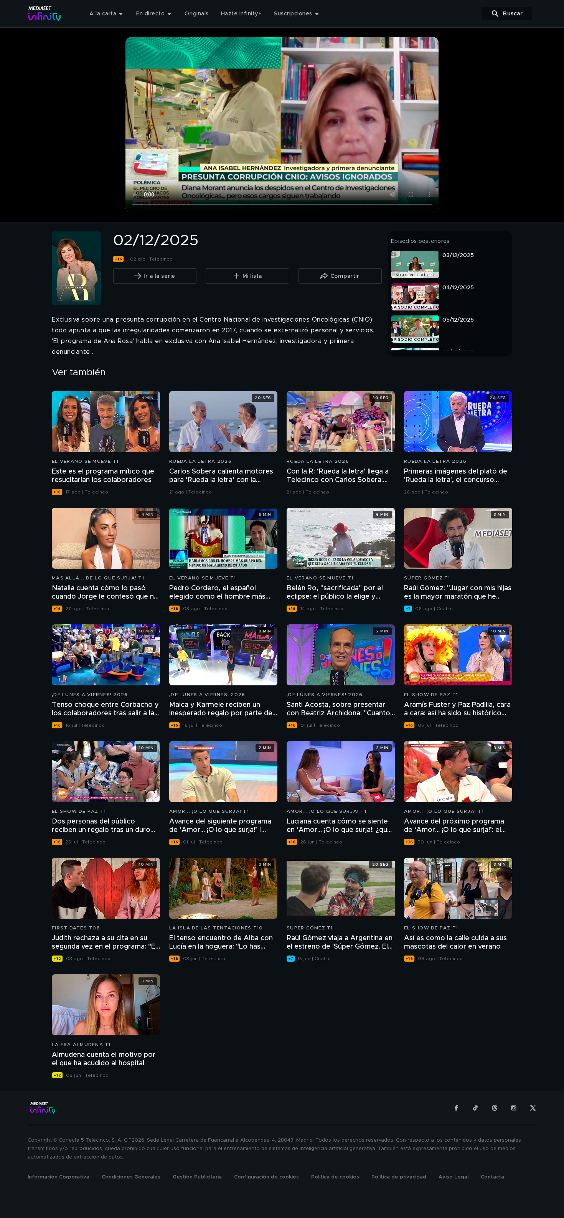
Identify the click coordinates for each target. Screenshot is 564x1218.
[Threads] (494, 1107)
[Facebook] (456, 1107)
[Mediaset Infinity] (45, 13)
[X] (532, 1107)
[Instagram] (513, 1107)
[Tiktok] (475, 1107)
